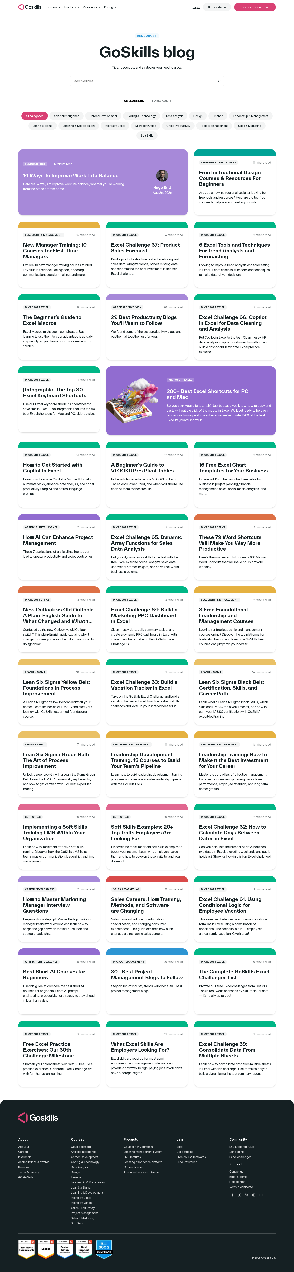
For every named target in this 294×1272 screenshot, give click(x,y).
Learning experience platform (143, 1162)
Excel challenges (240, 1157)
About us (24, 1146)
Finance (218, 116)
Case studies (185, 1151)
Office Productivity (178, 125)
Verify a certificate (241, 1187)
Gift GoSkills (25, 1177)
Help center (237, 1181)
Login (196, 7)
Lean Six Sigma (42, 125)
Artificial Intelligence (66, 116)
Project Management (214, 125)
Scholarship (236, 1151)
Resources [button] (90, 7)
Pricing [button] (109, 7)
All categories (34, 116)
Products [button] (70, 7)
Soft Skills (147, 135)
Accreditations (27, 1162)
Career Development (103, 116)
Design (197, 116)
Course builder (133, 1167)
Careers (23, 1151)
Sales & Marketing (249, 125)
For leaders (162, 100)
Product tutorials (187, 1162)
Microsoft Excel (115, 125)
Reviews (23, 1167)
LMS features (132, 1157)
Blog (179, 1146)
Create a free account (255, 7)
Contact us (236, 1171)
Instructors (24, 1157)
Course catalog (81, 1146)
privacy (34, 1172)
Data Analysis (174, 116)
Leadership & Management (250, 116)
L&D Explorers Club (241, 1146)
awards (44, 1162)
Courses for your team (138, 1146)
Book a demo (217, 7)
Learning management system (143, 1151)
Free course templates (191, 1157)
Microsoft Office (145, 125)
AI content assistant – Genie (141, 1172)
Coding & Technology (141, 116)
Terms (22, 1172)
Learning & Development (79, 125)
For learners (133, 100)
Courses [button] (52, 7)
